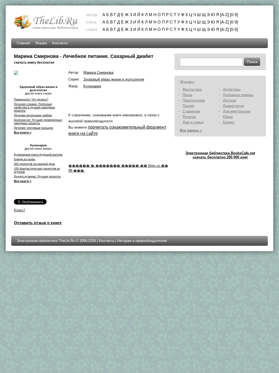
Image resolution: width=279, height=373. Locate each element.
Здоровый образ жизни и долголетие (113, 79)
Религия (189, 117)
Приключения (194, 100)
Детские (229, 100)
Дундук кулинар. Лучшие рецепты (37, 176)
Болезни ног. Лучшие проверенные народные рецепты (38, 121)
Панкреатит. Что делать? (31, 99)
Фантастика (192, 89)
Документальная (236, 111)
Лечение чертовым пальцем (33, 127)
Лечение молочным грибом (33, 115)
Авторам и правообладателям (142, 241)
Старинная (191, 111)
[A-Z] (224, 14)
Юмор (228, 117)
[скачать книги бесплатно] (46, 29)
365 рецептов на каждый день (34, 163)
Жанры (41, 43)
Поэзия (188, 106)
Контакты (60, 43)
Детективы (231, 89)
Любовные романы (238, 95)
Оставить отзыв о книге (38, 222)
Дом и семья (193, 122)
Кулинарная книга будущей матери (38, 154)
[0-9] (234, 14)
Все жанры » (191, 130)
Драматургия (233, 106)
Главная (23, 43)
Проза (187, 95)
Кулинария (92, 86)
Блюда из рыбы (24, 159)
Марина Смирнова (98, 72)
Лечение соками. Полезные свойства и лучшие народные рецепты (34, 107)
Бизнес (229, 122)
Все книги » (22, 132)
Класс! (19, 210)
